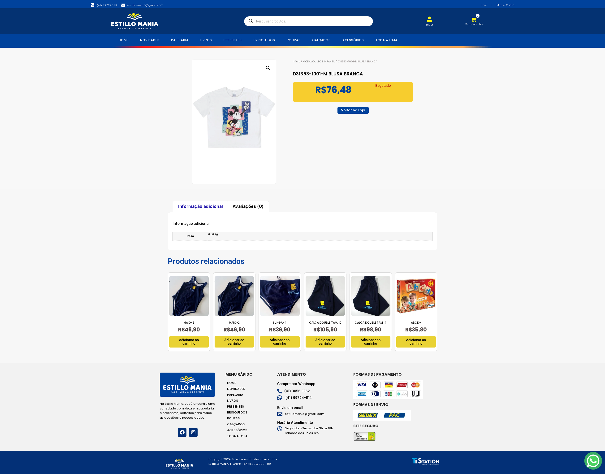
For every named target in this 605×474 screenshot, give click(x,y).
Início (296, 61)
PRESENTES (233, 40)
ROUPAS (294, 40)
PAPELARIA (179, 40)
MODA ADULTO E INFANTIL (319, 61)
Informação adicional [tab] (200, 206)
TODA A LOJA (387, 40)
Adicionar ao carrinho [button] (189, 342)
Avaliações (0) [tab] (248, 206)
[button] (268, 68)
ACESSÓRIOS (353, 40)
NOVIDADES (149, 40)
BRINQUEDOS (264, 40)
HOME (123, 40)
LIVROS (206, 40)
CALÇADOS (321, 40)
